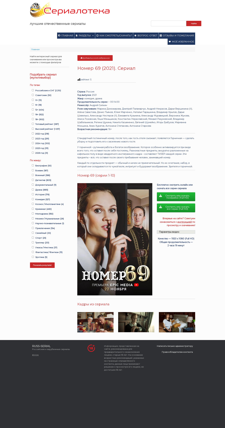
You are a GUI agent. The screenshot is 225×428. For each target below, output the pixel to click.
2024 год (42, 143)
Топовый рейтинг (47, 124)
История (42, 194)
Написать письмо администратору (175, 346)
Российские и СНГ (48, 90)
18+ (39, 119)
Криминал (43, 209)
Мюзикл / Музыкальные (49, 218)
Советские (43, 95)
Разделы (85, 35)
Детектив (43, 180)
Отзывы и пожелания (178, 35)
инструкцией (184, 222)
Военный (42, 175)
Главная (67, 35)
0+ (38, 100)
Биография (43, 165)
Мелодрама (44, 213)
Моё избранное (183, 41)
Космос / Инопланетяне (49, 204)
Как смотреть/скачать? (115, 35)
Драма (41, 189)
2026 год (41, 153)
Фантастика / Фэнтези (48, 252)
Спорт (40, 238)
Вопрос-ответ (147, 35)
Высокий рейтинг (47, 129)
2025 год (41, 148)
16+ (39, 114)
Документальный (45, 185)
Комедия (42, 199)
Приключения (45, 228)
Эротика (41, 257)
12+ (39, 109)
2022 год (42, 133)
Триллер (42, 242)
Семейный (43, 233)
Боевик (41, 170)
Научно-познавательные (49, 223)
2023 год (42, 138)
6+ (38, 105)
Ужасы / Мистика (46, 247)
